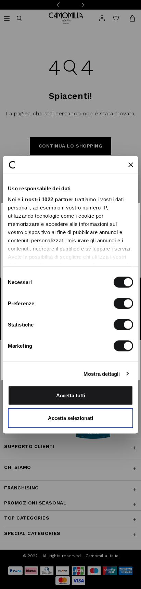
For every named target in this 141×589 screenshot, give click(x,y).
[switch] (123, 303)
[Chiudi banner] (130, 164)
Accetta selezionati (70, 418)
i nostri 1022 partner (48, 199)
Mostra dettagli (102, 373)
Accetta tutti (70, 395)
